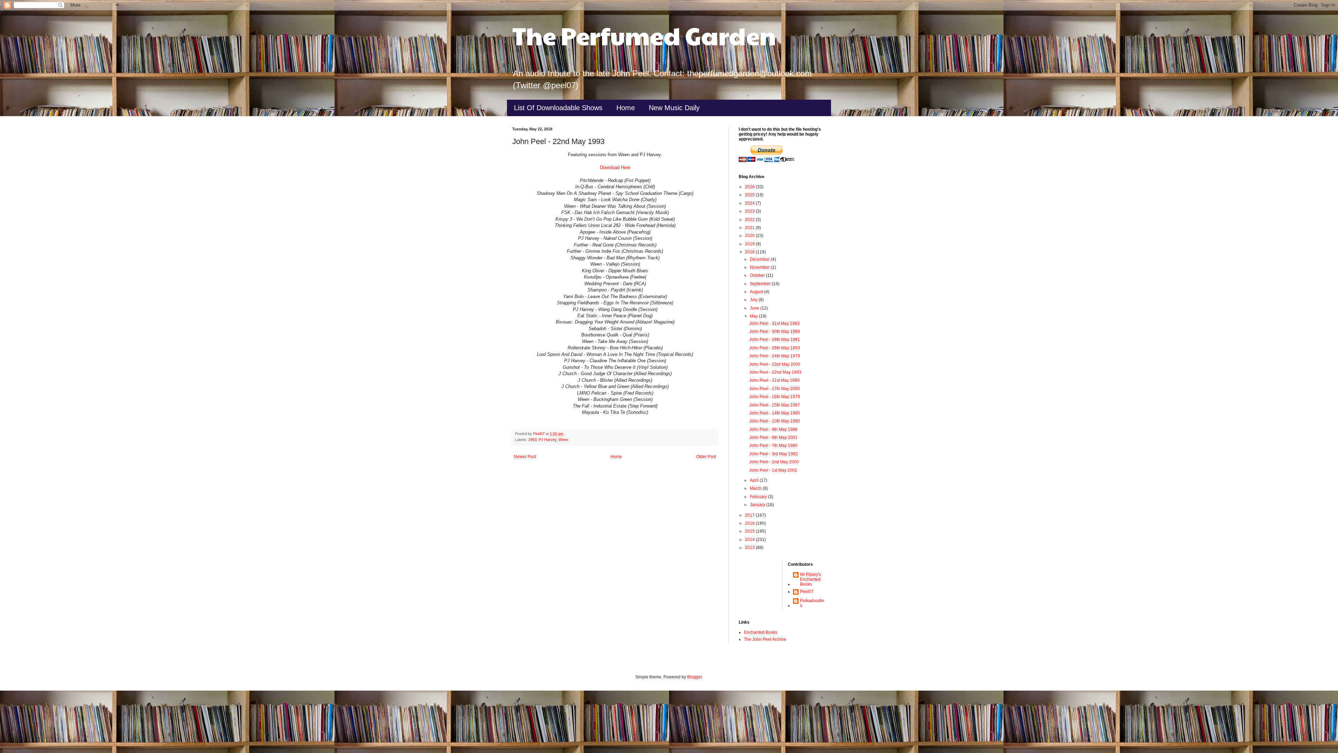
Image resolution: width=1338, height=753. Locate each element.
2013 (750, 547)
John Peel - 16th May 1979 (774, 396)
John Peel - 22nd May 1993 (775, 372)
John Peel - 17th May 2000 (774, 388)
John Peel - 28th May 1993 (774, 347)
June (755, 308)
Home (625, 108)
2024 (750, 203)
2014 (750, 539)
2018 (750, 252)
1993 (532, 440)
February (759, 496)
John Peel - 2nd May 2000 (774, 461)
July (754, 299)
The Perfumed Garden (644, 35)
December (760, 259)
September (761, 283)
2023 (750, 211)
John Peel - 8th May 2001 (773, 437)
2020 (750, 235)
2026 (750, 186)
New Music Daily (674, 108)
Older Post (706, 456)
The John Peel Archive (765, 639)
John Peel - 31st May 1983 (774, 323)
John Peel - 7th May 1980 (773, 445)
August (757, 291)
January (758, 504)
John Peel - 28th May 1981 (774, 339)
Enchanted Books (760, 632)
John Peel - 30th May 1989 (774, 331)
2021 (750, 227)
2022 (750, 219)
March (756, 488)
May (754, 316)
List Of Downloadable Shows (558, 108)
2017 (750, 515)
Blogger (694, 677)
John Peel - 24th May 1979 (774, 355)
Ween (563, 440)
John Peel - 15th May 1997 (774, 405)
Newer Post (525, 456)
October (758, 275)
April (755, 480)
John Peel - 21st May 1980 (774, 380)
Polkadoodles (812, 603)
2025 (750, 194)
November (760, 267)
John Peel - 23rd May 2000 (774, 364)
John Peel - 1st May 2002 (773, 470)
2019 (750, 244)
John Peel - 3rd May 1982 (773, 453)
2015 (750, 531)
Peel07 (807, 591)
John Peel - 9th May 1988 (773, 429)
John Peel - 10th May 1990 (774, 421)
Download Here (615, 167)
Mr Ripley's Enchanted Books (810, 579)
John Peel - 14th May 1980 (774, 413)
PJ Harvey (547, 440)
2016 (750, 523)
